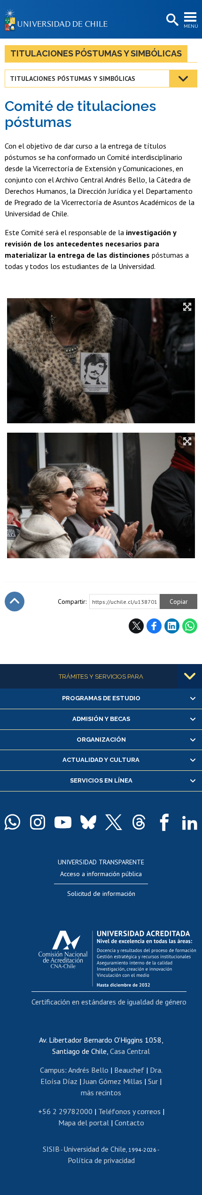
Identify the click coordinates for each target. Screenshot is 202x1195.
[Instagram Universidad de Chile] (37, 822)
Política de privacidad (101, 1160)
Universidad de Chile (94, 1149)
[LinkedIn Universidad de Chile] (190, 822)
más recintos (101, 1092)
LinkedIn (171, 625)
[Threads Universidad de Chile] (139, 822)
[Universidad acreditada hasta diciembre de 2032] (117, 956)
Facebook (154, 625)
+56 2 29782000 (65, 1111)
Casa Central (130, 1051)
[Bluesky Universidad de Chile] (88, 822)
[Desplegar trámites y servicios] (190, 676)
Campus (52, 1070)
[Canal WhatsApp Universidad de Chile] (12, 822)
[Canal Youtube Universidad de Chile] (63, 822)
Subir (14, 601)
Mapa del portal (83, 1122)
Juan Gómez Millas (112, 1081)
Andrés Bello (88, 1070)
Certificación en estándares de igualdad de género (108, 1001)
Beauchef (129, 1070)
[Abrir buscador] (171, 20)
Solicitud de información (101, 893)
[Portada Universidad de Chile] (59, 19)
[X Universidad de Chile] (113, 822)
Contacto (129, 1122)
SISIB (51, 1149)
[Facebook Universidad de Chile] (164, 822)
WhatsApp (189, 625)
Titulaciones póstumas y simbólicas (96, 53)
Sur (153, 1081)
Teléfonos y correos (129, 1111)
